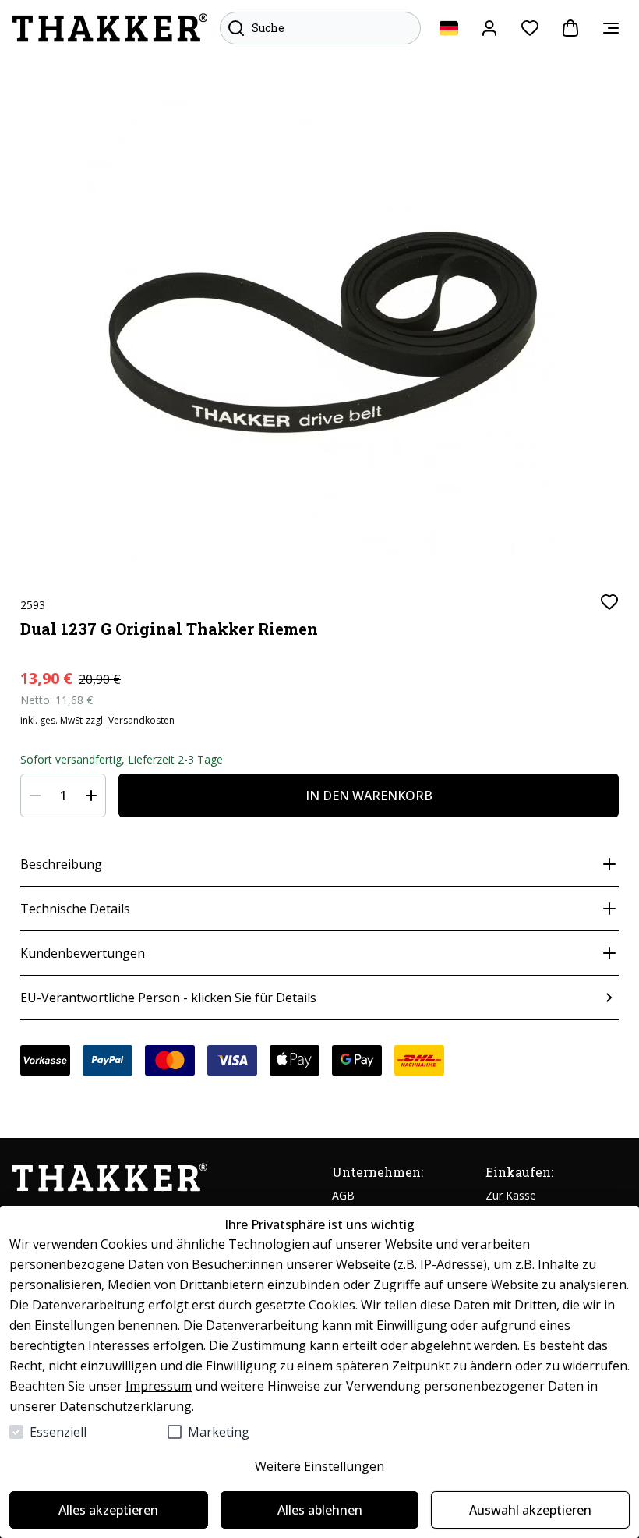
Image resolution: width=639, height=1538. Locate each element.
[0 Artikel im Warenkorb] (570, 28)
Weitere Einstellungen (319, 1466)
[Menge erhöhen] (91, 795)
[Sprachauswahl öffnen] (448, 28)
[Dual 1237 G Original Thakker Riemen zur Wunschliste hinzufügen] (609, 602)
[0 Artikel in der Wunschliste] (529, 28)
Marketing (218, 1432)
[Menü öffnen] (611, 28)
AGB (343, 1195)
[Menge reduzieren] (35, 795)
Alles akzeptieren (108, 1510)
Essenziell (58, 1432)
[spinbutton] (63, 795)
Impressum (158, 1385)
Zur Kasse (510, 1195)
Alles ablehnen (319, 1510)
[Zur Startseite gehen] (109, 28)
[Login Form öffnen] (489, 28)
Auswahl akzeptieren (530, 1510)
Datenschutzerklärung (125, 1406)
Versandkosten (141, 720)
